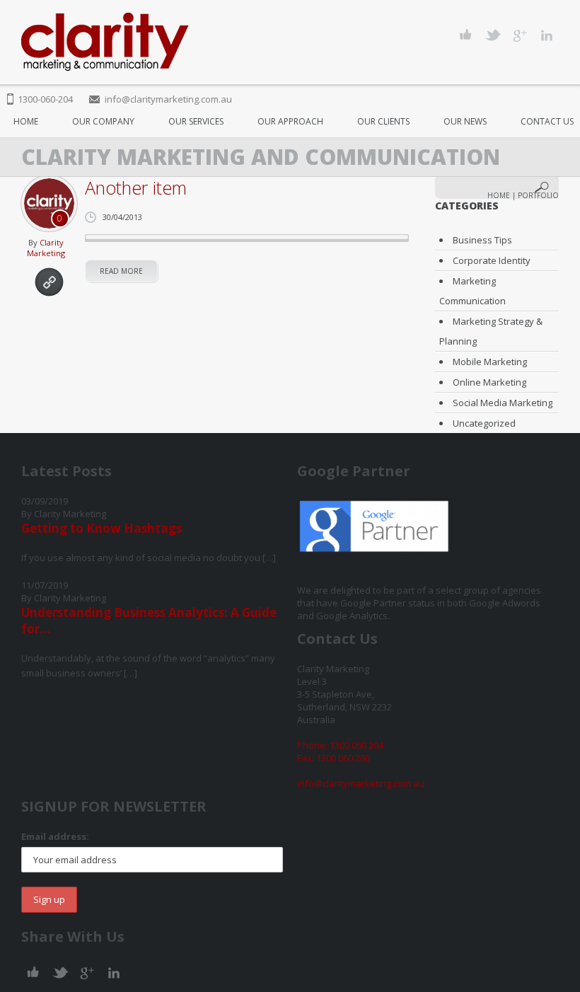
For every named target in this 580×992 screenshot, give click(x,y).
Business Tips (482, 239)
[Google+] (519, 35)
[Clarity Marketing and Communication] (105, 42)
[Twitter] (492, 35)
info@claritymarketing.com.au (168, 99)
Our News (465, 121)
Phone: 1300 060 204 (340, 745)
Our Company (103, 121)
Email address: (55, 836)
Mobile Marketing (490, 361)
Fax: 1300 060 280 (333, 757)
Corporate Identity (491, 260)
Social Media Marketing (502, 402)
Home (25, 121)
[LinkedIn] (546, 35)
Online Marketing (489, 382)
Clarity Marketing (46, 247)
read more (121, 271)
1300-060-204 (45, 99)
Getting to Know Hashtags (101, 528)
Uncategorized (484, 423)
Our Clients (383, 121)
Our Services (196, 121)
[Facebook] (465, 35)
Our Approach (290, 121)
